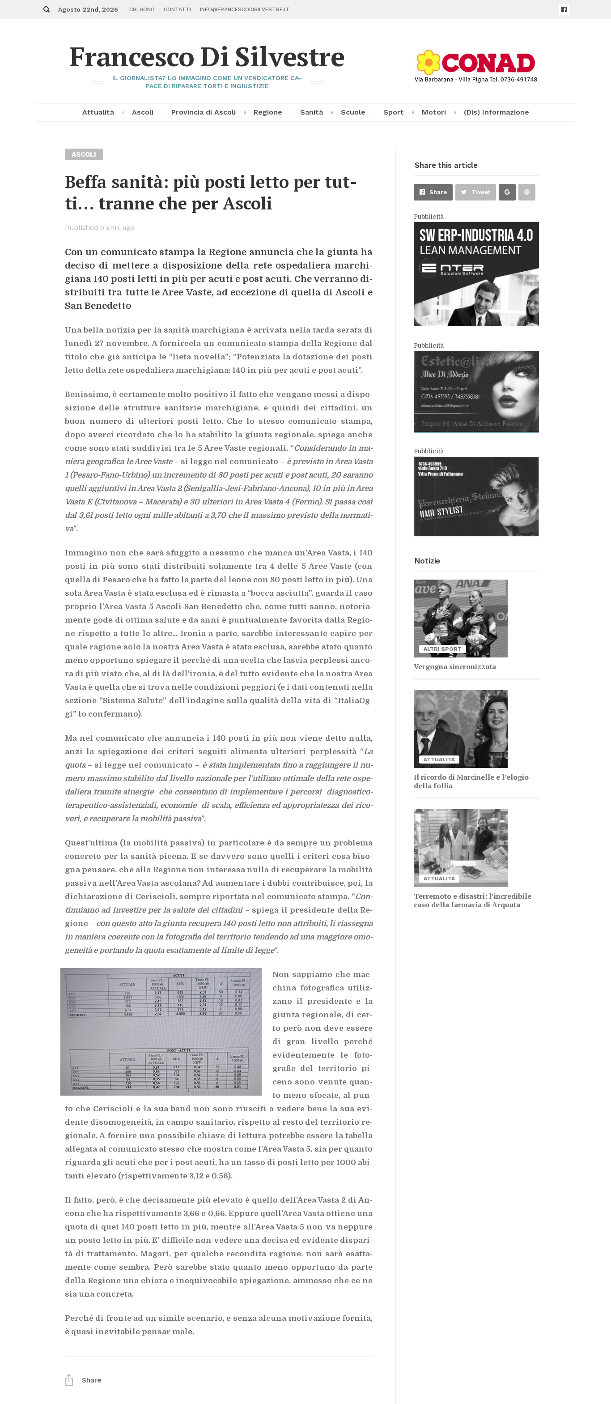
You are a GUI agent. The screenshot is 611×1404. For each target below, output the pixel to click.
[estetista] (476, 429)
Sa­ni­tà (311, 112)
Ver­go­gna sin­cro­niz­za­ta (455, 666)
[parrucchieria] (476, 534)
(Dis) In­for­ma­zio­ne (496, 112)
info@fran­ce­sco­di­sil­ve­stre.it (244, 9)
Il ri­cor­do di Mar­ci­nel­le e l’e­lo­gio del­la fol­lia (471, 781)
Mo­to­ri (434, 112)
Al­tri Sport (443, 649)
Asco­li (142, 112)
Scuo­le (353, 112)
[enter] (476, 324)
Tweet (480, 192)
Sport (393, 112)
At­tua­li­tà (98, 112)
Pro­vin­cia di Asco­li (203, 112)
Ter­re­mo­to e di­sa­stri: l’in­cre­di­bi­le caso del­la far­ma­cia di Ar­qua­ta (472, 900)
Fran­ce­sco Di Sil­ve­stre (207, 56)
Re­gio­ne (268, 112)
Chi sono (142, 9)
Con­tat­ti (177, 9)
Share (438, 192)
